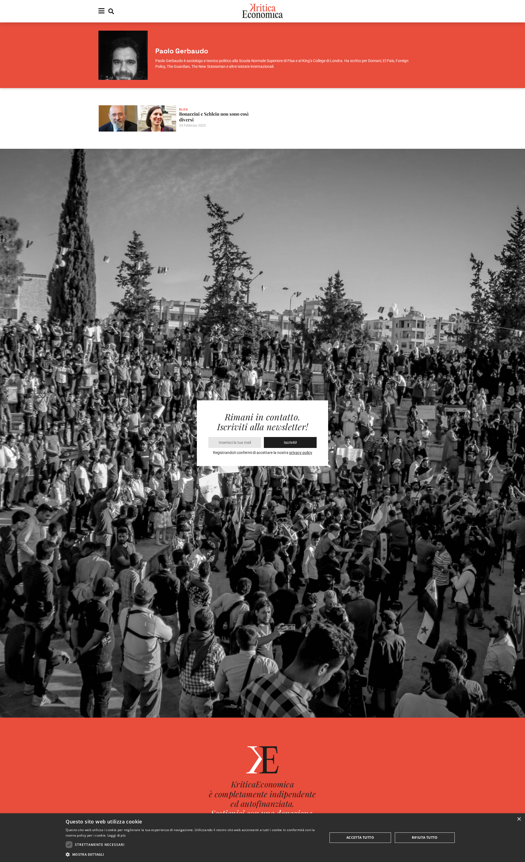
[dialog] (262, 837)
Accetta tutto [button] (360, 837)
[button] (193, 854)
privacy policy (300, 452)
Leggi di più (116, 835)
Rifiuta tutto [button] (425, 837)
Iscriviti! (290, 442)
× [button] (519, 819)
